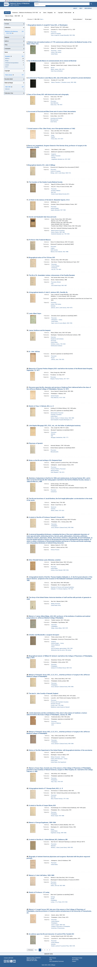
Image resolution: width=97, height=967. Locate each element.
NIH (46, 965)
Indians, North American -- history (59, 758)
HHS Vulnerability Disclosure (56, 961)
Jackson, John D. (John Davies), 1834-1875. (62, 307)
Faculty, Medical (55, 266)
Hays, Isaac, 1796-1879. (57, 781)
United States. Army (56, 605)
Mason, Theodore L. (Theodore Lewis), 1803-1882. (63, 82)
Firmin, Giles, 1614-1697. (57, 138)
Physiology (53, 884)
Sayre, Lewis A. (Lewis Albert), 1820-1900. (61, 323)
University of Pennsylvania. (58, 928)
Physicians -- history (56, 50)
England (53, 137)
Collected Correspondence (11, 62)
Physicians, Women (56, 282)
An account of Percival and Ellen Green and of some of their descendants (52, 111)
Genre (6, 52)
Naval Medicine (54, 103)
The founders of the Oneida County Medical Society (45, 182)
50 (88, 19)
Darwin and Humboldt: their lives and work (42, 217)
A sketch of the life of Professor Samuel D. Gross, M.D (46, 517)
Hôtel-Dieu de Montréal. (57, 71)
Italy (52, 435)
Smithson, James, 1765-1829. (58, 344)
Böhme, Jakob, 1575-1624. (57, 510)
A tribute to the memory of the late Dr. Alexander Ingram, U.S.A (49, 200)
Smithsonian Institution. (56, 345)
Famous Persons (55, 549)
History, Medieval (55, 645)
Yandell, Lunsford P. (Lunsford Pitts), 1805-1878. (63, 946)
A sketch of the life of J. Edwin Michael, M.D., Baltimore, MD (48, 839)
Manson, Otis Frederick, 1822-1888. (59, 251)
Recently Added (9, 79)
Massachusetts (54, 120)
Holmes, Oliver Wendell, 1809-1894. (60, 570)
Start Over (7, 12)
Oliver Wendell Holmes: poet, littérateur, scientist (45, 560)
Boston (53, 357)
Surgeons (53, 154)
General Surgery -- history (57, 643)
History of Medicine (56, 723)
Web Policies (52, 958)
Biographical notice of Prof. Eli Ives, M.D (42, 257)
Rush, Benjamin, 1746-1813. (58, 472)
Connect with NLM (8, 958)
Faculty (52, 898)
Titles (6, 44)
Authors (7, 41)
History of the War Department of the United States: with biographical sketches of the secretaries (60, 750)
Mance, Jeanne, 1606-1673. (58, 69)
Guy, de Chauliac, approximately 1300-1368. (62, 648)
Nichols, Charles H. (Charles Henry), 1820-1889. (62, 418)
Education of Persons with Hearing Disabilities (62, 587)
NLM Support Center (77, 958)
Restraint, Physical (55, 703)
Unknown (7, 89)
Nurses (52, 67)
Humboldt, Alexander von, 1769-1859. (60, 234)
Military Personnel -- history (58, 757)
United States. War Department (58, 762)
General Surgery (55, 208)
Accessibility (75, 959)
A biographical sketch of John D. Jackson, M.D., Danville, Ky (48, 292)
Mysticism (53, 507)
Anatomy (53, 434)
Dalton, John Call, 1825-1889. (58, 885)
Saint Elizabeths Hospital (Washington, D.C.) (61, 419)
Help (80, 8)
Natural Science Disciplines (58, 230)
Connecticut (54, 267)
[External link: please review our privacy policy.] (5, 961)
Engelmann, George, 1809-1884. (59, 832)
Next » (42, 19)
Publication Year (9, 93)
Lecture (7, 65)
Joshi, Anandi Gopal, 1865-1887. (59, 285)
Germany (53, 157)
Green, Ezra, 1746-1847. (56, 104)
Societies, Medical (55, 190)
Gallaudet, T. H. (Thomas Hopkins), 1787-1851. (62, 589)
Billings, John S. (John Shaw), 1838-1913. (61, 173)
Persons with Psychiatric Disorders (60, 702)
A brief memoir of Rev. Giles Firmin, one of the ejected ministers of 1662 (51, 128)
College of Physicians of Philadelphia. (60, 926)
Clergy (52, 135)
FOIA (50, 959)
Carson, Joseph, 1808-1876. (58, 924)
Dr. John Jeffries (34, 351)
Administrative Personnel (57, 413)
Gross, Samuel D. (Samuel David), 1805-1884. (62, 527)
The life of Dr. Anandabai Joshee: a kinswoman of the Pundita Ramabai (52, 275)
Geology (53, 897)
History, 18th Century (56, 52)
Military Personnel (55, 155)
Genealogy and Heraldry (56, 118)
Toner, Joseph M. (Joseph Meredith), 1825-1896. (63, 35)
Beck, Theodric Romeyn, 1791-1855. (60, 798)
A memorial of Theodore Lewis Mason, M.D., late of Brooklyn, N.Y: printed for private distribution (59, 78)
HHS (49, 965)
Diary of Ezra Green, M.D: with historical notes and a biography (48, 94)
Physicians (53, 32)
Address (7, 58)
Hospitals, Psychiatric (56, 414)
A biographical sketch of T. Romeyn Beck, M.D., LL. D (46, 788)
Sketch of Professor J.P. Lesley (39, 892)
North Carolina (54, 250)
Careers (74, 961)
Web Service (88, 8)
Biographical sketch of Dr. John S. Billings (41, 165)
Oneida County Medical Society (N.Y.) (60, 194)
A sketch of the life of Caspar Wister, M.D (42, 805)
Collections (8, 27)
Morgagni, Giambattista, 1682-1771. (60, 437)
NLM (43, 965)
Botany (52, 829)
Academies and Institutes (57, 339)
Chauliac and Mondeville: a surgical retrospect (44, 635)
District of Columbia (56, 33)
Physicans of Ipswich (36, 443)
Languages (8, 48)
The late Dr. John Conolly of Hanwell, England (43, 693)
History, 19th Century (56, 304)
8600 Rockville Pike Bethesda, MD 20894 (32, 959)
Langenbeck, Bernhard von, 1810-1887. (61, 159)
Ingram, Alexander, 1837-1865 (58, 210)
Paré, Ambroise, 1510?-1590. (58, 397)
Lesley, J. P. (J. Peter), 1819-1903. (59, 902)
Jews (52, 725)
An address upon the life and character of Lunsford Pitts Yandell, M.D (51, 934)
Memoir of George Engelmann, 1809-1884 (42, 822)
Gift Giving (53, 340)
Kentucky (53, 306)
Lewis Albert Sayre (35, 313)
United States (54, 54)
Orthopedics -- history (56, 319)
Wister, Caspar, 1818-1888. (57, 815)
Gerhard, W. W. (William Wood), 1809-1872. (61, 668)
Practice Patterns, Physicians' (58, 469)
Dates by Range (9, 82)
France (52, 646)
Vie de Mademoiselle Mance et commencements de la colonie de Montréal (52, 61)
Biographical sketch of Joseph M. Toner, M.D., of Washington (48, 25)
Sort (77, 19)
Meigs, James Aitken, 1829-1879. (59, 628)
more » (7, 67)
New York (53, 192)
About (75, 8)
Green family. (53, 121)
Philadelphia (54, 525)
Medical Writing (55, 470)
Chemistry (53, 337)
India (52, 283)
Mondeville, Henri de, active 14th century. (61, 650)
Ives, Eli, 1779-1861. (56, 269)
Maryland (53, 845)
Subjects (7, 37)
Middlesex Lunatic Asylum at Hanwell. (60, 707)
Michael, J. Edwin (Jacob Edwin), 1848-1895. (62, 847)
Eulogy (6, 60)
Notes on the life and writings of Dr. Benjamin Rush (45, 460)
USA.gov (53, 965)
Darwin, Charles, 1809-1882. (58, 232)
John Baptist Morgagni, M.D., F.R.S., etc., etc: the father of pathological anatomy (55, 425)
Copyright (7, 70)
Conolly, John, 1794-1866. (57, 705)
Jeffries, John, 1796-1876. (57, 359)
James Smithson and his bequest (39, 330)
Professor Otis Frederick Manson (40, 240)
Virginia (52, 248)
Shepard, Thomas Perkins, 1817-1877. (59, 378)
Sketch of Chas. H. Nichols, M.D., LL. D (41, 406)
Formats (7, 23)
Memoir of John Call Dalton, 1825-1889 (41, 875)
